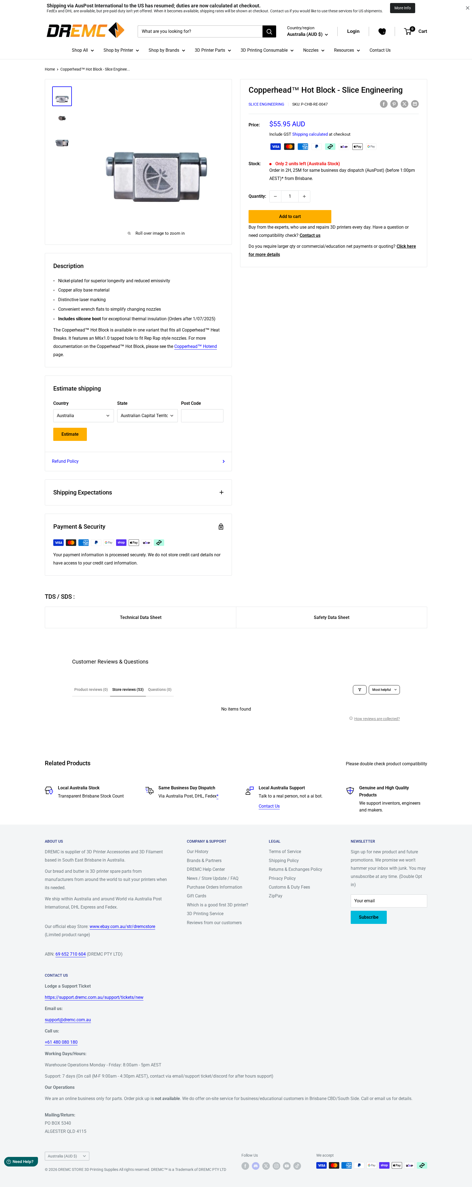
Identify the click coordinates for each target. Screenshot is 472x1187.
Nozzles (310, 50)
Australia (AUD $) (62, 1156)
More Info (402, 8)
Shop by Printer (118, 50)
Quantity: (257, 196)
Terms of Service (285, 851)
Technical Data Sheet (140, 617)
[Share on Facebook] (384, 104)
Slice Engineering (266, 104)
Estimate (70, 434)
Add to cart (290, 216)
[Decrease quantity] (275, 196)
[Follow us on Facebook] (245, 1166)
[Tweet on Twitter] (404, 104)
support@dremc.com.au (68, 1019)
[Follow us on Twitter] (266, 1166)
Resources (344, 50)
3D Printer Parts (210, 50)
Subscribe (369, 917)
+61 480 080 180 (61, 1042)
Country (61, 403)
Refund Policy (65, 461)
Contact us (310, 235)
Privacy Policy (282, 878)
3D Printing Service (205, 913)
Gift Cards (196, 895)
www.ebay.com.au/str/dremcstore (122, 926)
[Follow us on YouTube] (287, 1166)
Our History (197, 851)
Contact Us (380, 50)
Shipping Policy (284, 860)
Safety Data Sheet (331, 617)
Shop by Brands (164, 50)
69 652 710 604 (70, 954)
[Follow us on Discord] (255, 1166)
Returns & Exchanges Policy (295, 869)
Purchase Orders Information (214, 887)
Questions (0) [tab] (160, 689)
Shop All (80, 50)
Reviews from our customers (214, 922)
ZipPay (275, 895)
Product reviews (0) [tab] (91, 689)
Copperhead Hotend (195, 346)
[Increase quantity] (304, 196)
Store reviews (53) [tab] (128, 689)
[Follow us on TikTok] (297, 1166)
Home (50, 69)
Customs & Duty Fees (289, 887)
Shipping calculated (310, 134)
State (122, 403)
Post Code (191, 403)
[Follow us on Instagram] (276, 1166)
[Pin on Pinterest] (394, 104)
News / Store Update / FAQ (212, 878)
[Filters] (360, 689)
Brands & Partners (204, 860)
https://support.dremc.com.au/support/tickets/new (94, 997)
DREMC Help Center (206, 869)
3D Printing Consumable (264, 50)
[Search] (269, 31)
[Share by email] (415, 104)
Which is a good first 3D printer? (217, 904)
